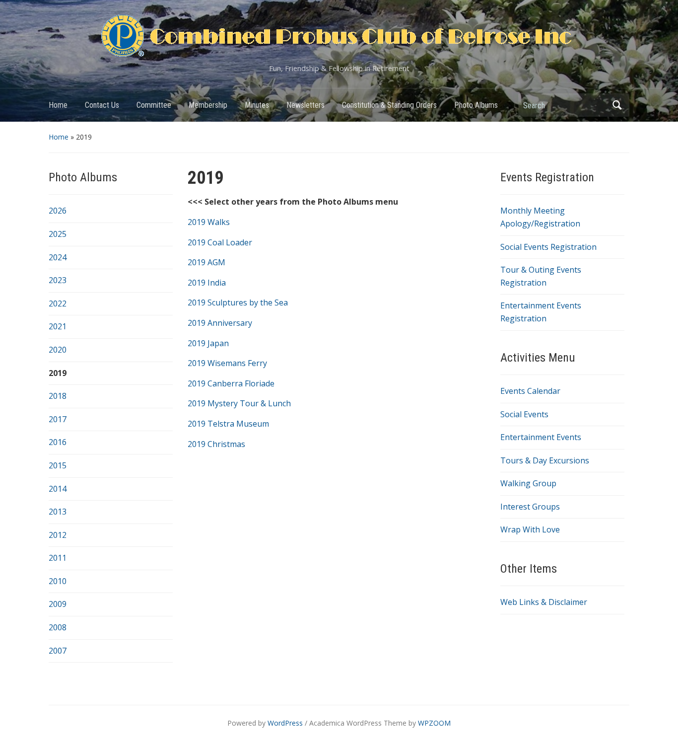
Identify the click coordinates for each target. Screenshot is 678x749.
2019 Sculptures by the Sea (238, 302)
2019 (58, 373)
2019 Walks (209, 222)
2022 (58, 303)
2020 (58, 349)
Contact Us (102, 105)
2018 (58, 395)
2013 (58, 511)
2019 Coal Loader (220, 242)
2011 (58, 557)
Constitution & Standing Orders (389, 105)
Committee (153, 105)
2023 (58, 280)
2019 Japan (208, 343)
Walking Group (528, 483)
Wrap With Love (530, 529)
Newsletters (305, 105)
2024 (58, 257)
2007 (58, 650)
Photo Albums (476, 105)
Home (58, 105)
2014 (58, 488)
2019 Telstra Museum (228, 423)
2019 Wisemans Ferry (227, 363)
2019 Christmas (216, 444)
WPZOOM (434, 723)
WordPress (285, 723)
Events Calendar (530, 390)
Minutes (257, 105)
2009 (58, 604)
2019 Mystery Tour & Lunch (239, 403)
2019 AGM (206, 262)
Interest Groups (530, 506)
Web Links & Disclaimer (543, 602)
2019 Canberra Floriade (231, 383)
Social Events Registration (548, 246)
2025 (58, 233)
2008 (58, 627)
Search (617, 105)
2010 (58, 581)
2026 (58, 210)
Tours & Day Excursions (544, 460)
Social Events (524, 414)
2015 (58, 465)
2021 (58, 326)
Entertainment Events (540, 437)
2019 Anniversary (220, 322)
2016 (58, 442)
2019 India (207, 282)
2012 (58, 534)
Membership (208, 105)
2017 (58, 419)
